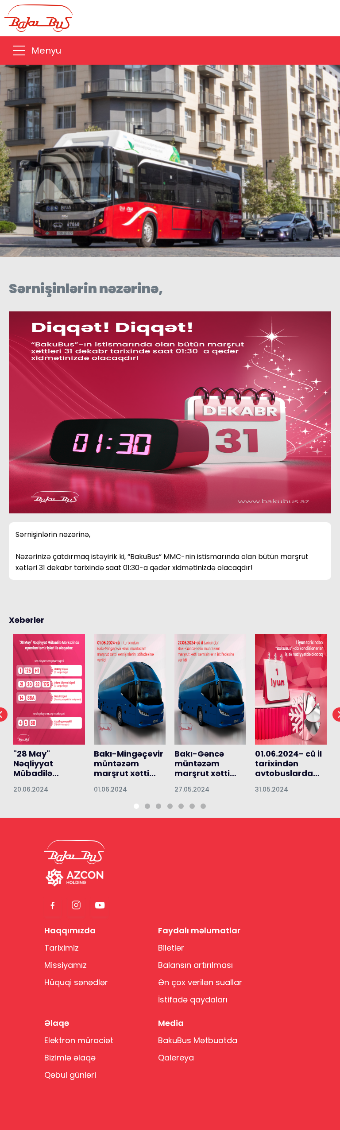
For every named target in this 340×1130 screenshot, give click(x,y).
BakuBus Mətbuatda (197, 1040)
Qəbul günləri (70, 1075)
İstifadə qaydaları (193, 999)
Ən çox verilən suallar (200, 982)
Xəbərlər (26, 620)
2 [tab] (147, 806)
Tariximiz (61, 948)
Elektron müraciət (78, 1040)
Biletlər (171, 948)
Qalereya (176, 1057)
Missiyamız (65, 965)
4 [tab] (170, 806)
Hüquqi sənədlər (76, 982)
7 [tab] (203, 806)
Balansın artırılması (195, 965)
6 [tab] (192, 806)
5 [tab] (181, 806)
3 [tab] (158, 806)
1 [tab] (136, 806)
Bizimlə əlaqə (70, 1057)
